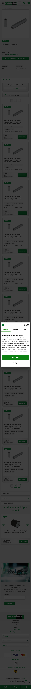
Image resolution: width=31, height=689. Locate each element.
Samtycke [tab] (5, 329)
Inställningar (14, 363)
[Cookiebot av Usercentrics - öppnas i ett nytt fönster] (22, 325)
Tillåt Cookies (15, 357)
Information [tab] (15, 329)
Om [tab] (25, 329)
